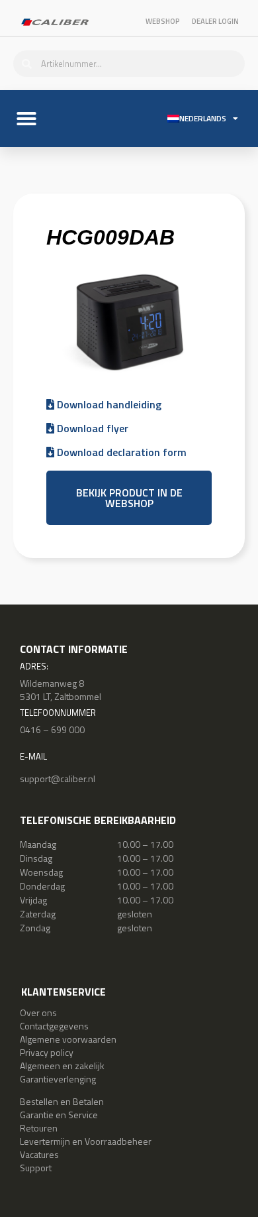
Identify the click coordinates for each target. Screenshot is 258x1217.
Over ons (38, 1012)
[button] (26, 119)
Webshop (163, 21)
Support (36, 1168)
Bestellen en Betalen (62, 1101)
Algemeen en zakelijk (62, 1065)
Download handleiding (107, 404)
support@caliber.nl (57, 778)
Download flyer (91, 428)
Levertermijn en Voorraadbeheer (85, 1141)
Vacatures (39, 1154)
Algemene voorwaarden (68, 1039)
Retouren (39, 1128)
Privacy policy (46, 1052)
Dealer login (215, 21)
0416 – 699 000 (52, 729)
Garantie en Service (59, 1115)
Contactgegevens (54, 1026)
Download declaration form (120, 452)
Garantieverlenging (58, 1079)
